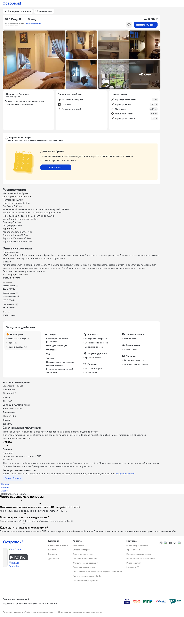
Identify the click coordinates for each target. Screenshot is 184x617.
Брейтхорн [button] (8, 206)
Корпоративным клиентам (138, 554)
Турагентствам (133, 549)
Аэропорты (8, 228)
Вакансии (52, 554)
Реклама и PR (132, 567)
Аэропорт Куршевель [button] (14, 238)
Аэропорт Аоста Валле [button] (15, 231)
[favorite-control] (129, 25)
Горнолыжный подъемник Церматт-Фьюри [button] (25, 215)
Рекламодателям (134, 563)
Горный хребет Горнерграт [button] (17, 218)
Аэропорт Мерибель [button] (13, 241)
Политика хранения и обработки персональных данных (29, 612)
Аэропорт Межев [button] (12, 235)
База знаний (78, 545)
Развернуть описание (16, 274)
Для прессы (53, 558)
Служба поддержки (82, 549)
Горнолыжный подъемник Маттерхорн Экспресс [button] (28, 212)
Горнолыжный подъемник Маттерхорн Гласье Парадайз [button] (32, 209)
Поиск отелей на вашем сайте (140, 558)
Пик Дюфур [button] (9, 225)
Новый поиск (46, 11)
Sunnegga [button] (8, 222)
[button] (34, 60)
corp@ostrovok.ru (125, 473)
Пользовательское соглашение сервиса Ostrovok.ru (97, 571)
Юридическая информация (85, 563)
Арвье (4, 490)
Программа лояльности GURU (87, 576)
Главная (5, 484)
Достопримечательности (16, 196)
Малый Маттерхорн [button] (13, 202)
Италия (5, 487)
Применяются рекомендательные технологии (80, 612)
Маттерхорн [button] (9, 199)
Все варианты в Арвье (19, 11)
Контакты (52, 549)
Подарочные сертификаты (85, 580)
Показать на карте (33, 23)
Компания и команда (58, 545)
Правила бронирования (84, 567)
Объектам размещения (137, 545)
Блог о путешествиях (83, 554)
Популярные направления (85, 558)
